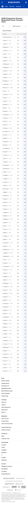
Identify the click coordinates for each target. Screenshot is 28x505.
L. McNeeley (5, 317)
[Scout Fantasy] (10, 490)
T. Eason (4, 158)
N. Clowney (5, 189)
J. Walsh (4, 232)
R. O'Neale (5, 175)
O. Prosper (5, 286)
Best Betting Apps (6, 388)
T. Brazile (5, 330)
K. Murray (5, 111)
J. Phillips (5, 323)
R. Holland (5, 195)
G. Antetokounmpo (7, 37)
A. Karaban (5, 276)
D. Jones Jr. (5, 155)
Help (2, 436)
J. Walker (5, 192)
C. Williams (5, 219)
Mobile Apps (4, 396)
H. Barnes (5, 222)
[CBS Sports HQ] (20, 478)
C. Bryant (5, 296)
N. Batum (5, 327)
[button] (2, 2)
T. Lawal (4, 337)
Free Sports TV (5, 386)
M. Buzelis (5, 104)
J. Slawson (5, 209)
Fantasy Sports (5, 383)
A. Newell (5, 310)
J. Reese (4, 185)
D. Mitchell (5, 340)
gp (17, 34)
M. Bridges (5, 81)
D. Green (5, 124)
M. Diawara (5, 307)
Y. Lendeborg (6, 148)
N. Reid (4, 108)
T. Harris (4, 98)
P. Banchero (5, 47)
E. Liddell (5, 334)
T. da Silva (5, 199)
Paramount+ (4, 410)
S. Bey (4, 91)
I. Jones (4, 364)
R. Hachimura (6, 168)
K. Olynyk (5, 263)
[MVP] (23, 486)
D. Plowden (5, 243)
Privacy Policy (5, 421)
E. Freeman (5, 303)
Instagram (4, 450)
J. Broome (5, 371)
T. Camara (5, 118)
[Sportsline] (19, 483)
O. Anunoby (5, 84)
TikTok (3, 447)
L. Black (4, 239)
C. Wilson (5, 77)
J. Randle (5, 74)
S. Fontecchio (6, 266)
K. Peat (4, 226)
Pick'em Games (5, 381)
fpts (24, 34)
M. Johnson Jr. (6, 131)
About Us (3, 402)
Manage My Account (6, 466)
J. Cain (4, 259)
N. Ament (5, 145)
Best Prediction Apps (6, 391)
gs (20, 34)
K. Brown (5, 313)
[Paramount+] (6, 486)
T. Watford (5, 216)
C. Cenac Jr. (5, 344)
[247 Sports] (9, 483)
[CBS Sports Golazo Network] (14, 481)
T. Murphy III (5, 67)
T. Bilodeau (5, 357)
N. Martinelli (5, 347)
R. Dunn (4, 205)
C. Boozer (5, 71)
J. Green (4, 367)
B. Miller (5, 300)
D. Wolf (4, 172)
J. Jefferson (5, 253)
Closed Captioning (6, 427)
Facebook (3, 452)
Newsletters (4, 469)
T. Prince (5, 229)
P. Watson (5, 138)
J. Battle (4, 280)
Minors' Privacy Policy (7, 423)
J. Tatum (4, 40)
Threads (3, 457)
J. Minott (5, 320)
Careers (3, 404)
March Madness (5, 393)
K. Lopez (5, 290)
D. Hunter (5, 135)
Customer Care (5, 438)
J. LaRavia (5, 178)
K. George (5, 128)
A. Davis (4, 54)
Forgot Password (5, 474)
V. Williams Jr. (6, 249)
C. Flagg (4, 57)
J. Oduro (5, 273)
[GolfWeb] (18, 490)
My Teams (4, 471)
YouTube (3, 445)
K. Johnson (5, 182)
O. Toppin (5, 162)
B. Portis (4, 121)
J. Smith (4, 101)
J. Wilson (5, 246)
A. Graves (5, 270)
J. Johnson (5, 50)
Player (4, 34)
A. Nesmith (5, 141)
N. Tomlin (5, 202)
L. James (5, 44)
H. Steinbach (5, 165)
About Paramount (6, 407)
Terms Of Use (5, 418)
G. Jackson (5, 236)
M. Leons (5, 361)
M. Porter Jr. (5, 87)
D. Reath (5, 350)
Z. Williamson (6, 64)
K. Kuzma (5, 151)
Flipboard (4, 460)
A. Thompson (6, 114)
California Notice (5, 430)
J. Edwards (5, 212)
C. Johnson (5, 94)
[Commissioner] (16, 486)
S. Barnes (5, 60)
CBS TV (3, 412)
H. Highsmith (6, 256)
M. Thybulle (5, 283)
